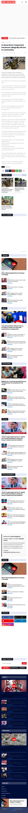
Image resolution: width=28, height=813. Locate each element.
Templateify (10, 809)
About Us (3, 789)
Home (2, 42)
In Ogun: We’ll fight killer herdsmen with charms (6, 208)
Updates (5, 668)
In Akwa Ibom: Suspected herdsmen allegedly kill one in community (7, 190)
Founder (3, 795)
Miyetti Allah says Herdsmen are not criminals (19, 189)
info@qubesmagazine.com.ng (11, 552)
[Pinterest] (13, 171)
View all (24, 175)
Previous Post (5, 251)
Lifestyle (3, 797)
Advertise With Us (5, 793)
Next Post (23, 251)
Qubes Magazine (16, 536)
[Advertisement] (14, 20)
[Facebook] (6, 171)
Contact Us (4, 791)
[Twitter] (10, 171)
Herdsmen (8, 42)
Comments (22, 668)
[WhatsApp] (16, 171)
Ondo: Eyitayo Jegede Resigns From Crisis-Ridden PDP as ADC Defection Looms (17, 38)
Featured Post (14, 668)
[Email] (20, 171)
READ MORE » (10, 283)
